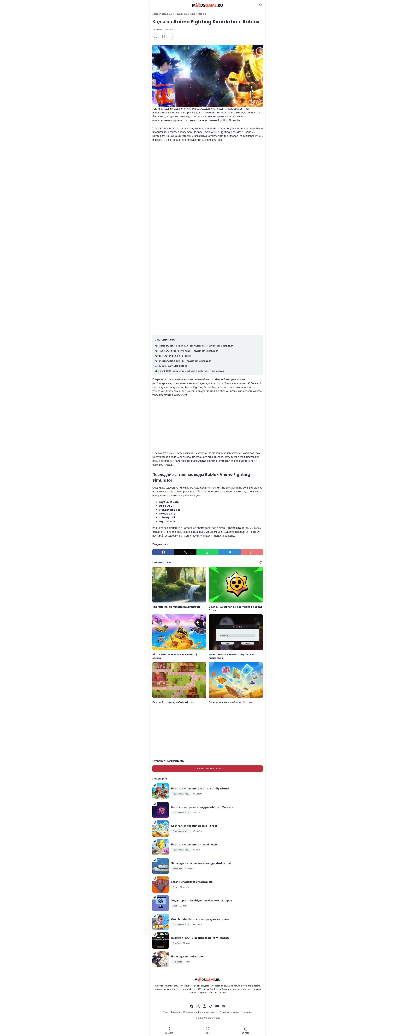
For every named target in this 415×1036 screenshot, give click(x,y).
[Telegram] (230, 552)
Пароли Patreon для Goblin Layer (173, 702)
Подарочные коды (181, 793)
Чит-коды (177, 868)
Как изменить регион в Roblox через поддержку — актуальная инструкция (194, 345)
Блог (175, 887)
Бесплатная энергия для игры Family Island (200, 788)
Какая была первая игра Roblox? (192, 882)
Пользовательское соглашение (235, 1012)
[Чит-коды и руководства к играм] (207, 5)
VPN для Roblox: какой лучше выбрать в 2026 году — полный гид (189, 370)
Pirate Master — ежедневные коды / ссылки (174, 656)
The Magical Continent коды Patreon (176, 606)
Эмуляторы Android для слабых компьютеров (201, 900)
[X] (185, 552)
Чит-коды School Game (187, 956)
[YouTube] (217, 1006)
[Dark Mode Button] (261, 5)
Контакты (176, 1012)
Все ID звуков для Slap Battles (171, 365)
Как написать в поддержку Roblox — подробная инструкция (186, 350)
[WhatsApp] (207, 552)
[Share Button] (171, 36)
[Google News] (223, 1006)
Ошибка (176, 943)
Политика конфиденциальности (200, 1012)
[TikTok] (211, 1006)
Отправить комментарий (208, 768)
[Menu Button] (154, 5)
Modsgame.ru (212, 1018)
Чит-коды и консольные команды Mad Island (201, 863)
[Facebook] (163, 552)
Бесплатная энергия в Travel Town (194, 844)
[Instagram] (204, 1006)
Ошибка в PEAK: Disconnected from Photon (200, 938)
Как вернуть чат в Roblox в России (173, 355)
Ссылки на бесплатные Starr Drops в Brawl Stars (235, 608)
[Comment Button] (155, 36)
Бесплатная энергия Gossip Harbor (230, 702)
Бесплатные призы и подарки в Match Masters (202, 807)
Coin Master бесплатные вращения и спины (200, 919)
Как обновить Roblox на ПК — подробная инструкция (183, 360)
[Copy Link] (252, 552)
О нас (166, 1012)
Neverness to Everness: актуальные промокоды (231, 656)
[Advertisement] (207, 177)
